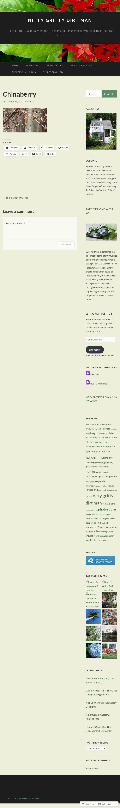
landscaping (99, 486)
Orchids (105, 504)
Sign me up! (95, 349)
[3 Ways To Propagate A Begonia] (93, 586)
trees (107, 527)
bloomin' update (105, 433)
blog (92, 433)
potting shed (90, 514)
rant (109, 514)
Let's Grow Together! (99, 314)
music (89, 496)
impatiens (90, 481)
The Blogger (31, 65)
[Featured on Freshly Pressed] (100, 564)
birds (88, 433)
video (97, 531)
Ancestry (95, 424)
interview (90, 485)
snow (90, 523)
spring (97, 522)
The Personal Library (24, 72)
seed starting (99, 518)
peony (88, 510)
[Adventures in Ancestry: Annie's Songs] (109, 600)
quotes (98, 514)
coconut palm (103, 442)
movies (114, 490)
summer (90, 526)
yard (88, 540)
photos (103, 509)
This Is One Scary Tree (15, 197)
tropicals (113, 527)
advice (88, 424)
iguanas (101, 477)
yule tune (96, 540)
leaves (111, 486)
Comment (67, 244)
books (107, 438)
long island (92, 489)
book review (98, 437)
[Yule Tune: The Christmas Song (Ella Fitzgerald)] (109, 617)
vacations (89, 532)
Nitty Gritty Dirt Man (60, 20)
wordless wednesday (104, 535)
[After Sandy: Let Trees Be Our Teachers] (109, 634)
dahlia (97, 447)
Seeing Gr (90, 283)
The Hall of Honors (80, 65)
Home (15, 65)
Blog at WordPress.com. (23, 798)
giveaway (108, 462)
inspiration (101, 481)
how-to (107, 466)
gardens (108, 457)
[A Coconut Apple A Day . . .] (93, 617)
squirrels (105, 523)
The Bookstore (54, 65)
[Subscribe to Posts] (88, 374)
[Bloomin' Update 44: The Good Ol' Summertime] (93, 600)
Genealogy (90, 463)
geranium (99, 463)
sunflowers (99, 527)
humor (90, 471)
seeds (89, 518)
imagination (111, 476)
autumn (99, 428)
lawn (106, 486)
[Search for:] (101, 94)
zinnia (104, 540)
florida (105, 451)
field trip (95, 451)
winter (89, 535)
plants (112, 509)
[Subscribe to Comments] (88, 383)
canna (113, 437)
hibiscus (99, 467)
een (96, 283)
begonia (114, 429)
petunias (94, 510)
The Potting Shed (53, 72)
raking (104, 514)
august (102, 424)
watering (103, 532)
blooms (89, 438)
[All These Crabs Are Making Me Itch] (93, 634)
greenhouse (91, 466)
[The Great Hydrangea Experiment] (93, 651)
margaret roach (104, 490)
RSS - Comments (98, 383)
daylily (103, 447)
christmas (92, 442)
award (107, 428)
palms (112, 503)
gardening (94, 457)
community (90, 447)
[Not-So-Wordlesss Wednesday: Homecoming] (109, 652)
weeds (110, 531)
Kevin (30, 101)
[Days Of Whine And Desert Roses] (109, 586)
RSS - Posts (96, 374)
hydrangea (92, 476)
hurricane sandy (102, 472)
